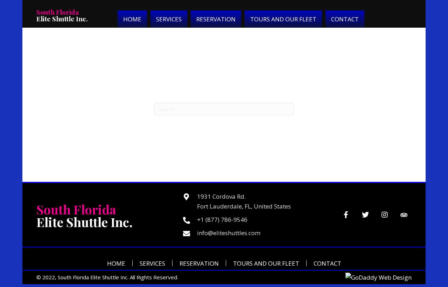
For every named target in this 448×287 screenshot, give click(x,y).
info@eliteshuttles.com (228, 233)
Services (152, 263)
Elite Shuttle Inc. (62, 15)
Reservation (199, 263)
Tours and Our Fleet (266, 263)
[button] (346, 215)
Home (116, 263)
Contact (327, 263)
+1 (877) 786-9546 (222, 220)
